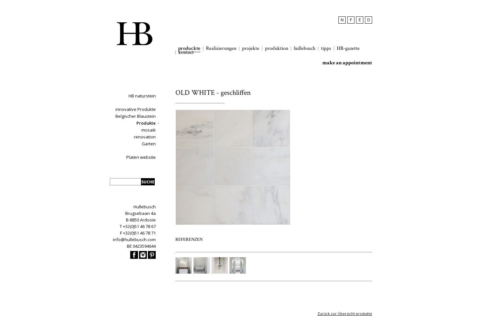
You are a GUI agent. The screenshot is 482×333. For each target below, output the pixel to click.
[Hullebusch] (134, 34)
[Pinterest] (152, 257)
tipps (326, 49)
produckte (189, 49)
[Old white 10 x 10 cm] (232, 223)
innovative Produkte (135, 109)
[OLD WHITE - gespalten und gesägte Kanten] (238, 272)
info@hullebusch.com (134, 239)
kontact (186, 52)
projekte (250, 49)
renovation (145, 137)
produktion (276, 49)
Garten (149, 143)
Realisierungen (221, 49)
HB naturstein (142, 96)
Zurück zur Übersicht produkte (344, 313)
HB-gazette (348, 49)
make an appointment (347, 63)
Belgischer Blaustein (135, 116)
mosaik (148, 130)
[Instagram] (143, 257)
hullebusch (304, 49)
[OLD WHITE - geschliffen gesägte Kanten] (183, 272)
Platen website (141, 157)
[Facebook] (134, 257)
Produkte (146, 123)
